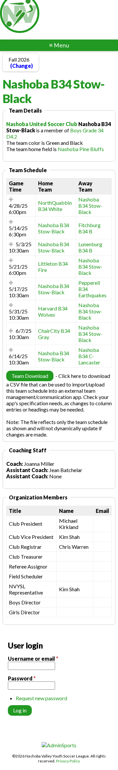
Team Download (29, 376)
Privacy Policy (68, 760)
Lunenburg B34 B (90, 247)
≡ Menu (59, 45)
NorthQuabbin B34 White (55, 205)
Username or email (33, 658)
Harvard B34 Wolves (53, 311)
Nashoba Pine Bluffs (81, 149)
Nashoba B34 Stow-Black (90, 205)
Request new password (41, 698)
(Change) (21, 66)
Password (22, 678)
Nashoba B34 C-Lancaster (89, 356)
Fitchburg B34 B (89, 228)
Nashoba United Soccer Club (41, 124)
